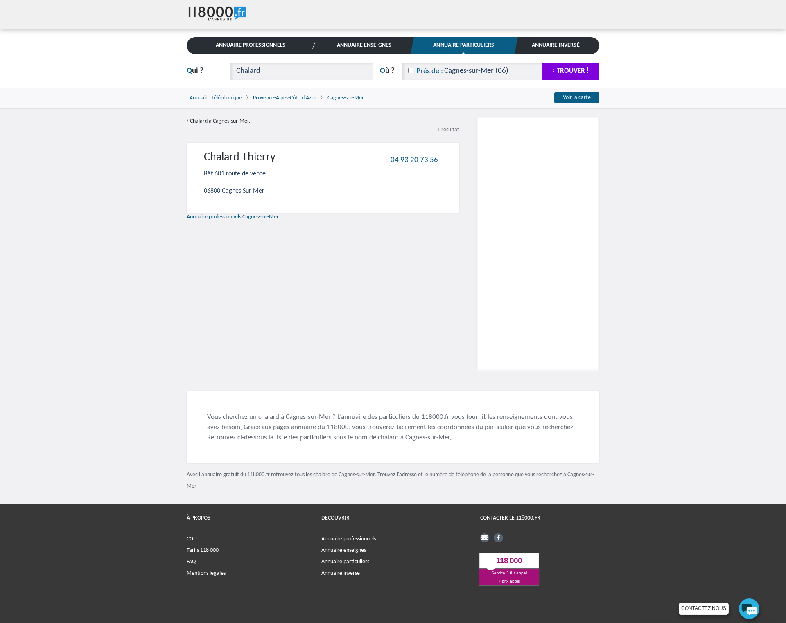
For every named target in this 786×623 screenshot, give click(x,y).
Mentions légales (206, 573)
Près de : (429, 71)
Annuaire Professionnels (250, 45)
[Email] (484, 537)
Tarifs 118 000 (203, 550)
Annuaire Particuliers (463, 45)
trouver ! (573, 70)
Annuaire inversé (340, 573)
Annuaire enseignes (343, 550)
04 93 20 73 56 (414, 160)
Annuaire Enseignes (364, 45)
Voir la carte (577, 97)
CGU (192, 538)
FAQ (191, 561)
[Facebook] (498, 537)
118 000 (509, 560)
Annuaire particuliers (345, 561)
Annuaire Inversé (556, 45)
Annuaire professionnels (348, 538)
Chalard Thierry (240, 157)
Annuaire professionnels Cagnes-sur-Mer (233, 217)
